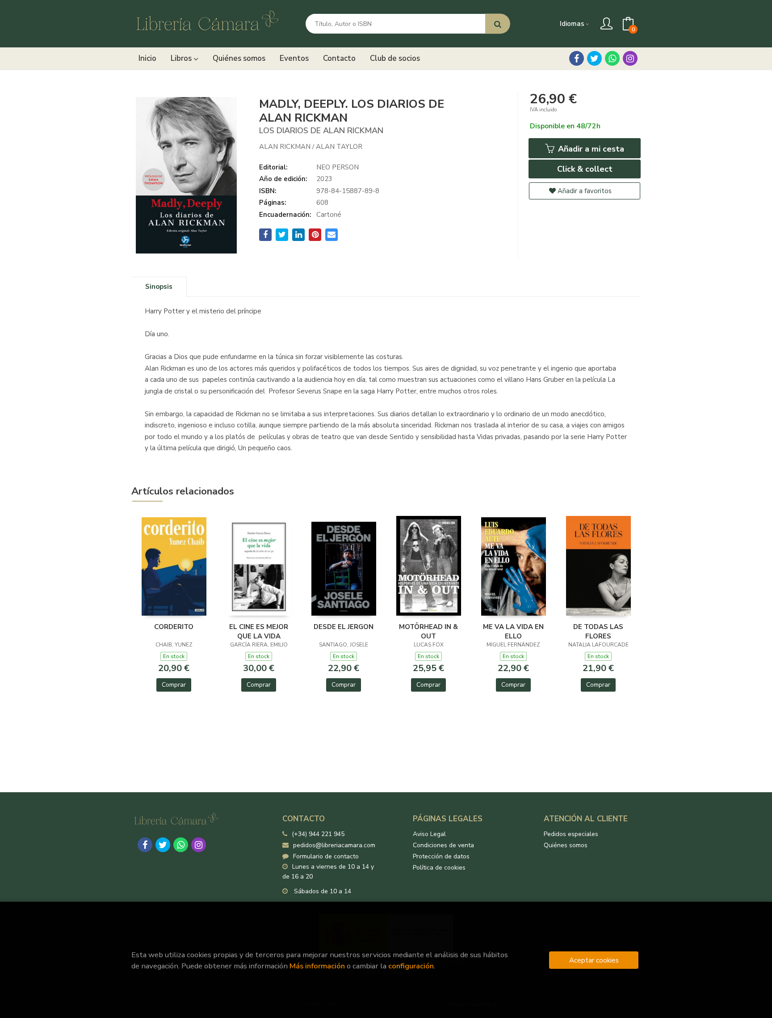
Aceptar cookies (594, 960)
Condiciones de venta (443, 845)
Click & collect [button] (585, 169)
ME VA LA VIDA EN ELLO (513, 631)
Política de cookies (439, 867)
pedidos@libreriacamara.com (334, 845)
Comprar (174, 684)
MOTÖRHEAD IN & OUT (428, 631)
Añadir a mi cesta (590, 149)
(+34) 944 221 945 (318, 834)
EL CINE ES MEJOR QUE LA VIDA (258, 631)
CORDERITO (173, 626)
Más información (317, 966)
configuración (411, 966)
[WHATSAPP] (612, 58)
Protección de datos (441, 856)
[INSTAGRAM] (630, 58)
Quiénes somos (565, 845)
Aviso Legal (429, 834)
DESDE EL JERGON (343, 626)
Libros (182, 58)
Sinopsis (158, 286)
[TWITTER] (594, 58)
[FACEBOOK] (576, 58)
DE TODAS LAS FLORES (598, 631)
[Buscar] (497, 24)
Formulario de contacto (326, 856)
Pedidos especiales (571, 834)
